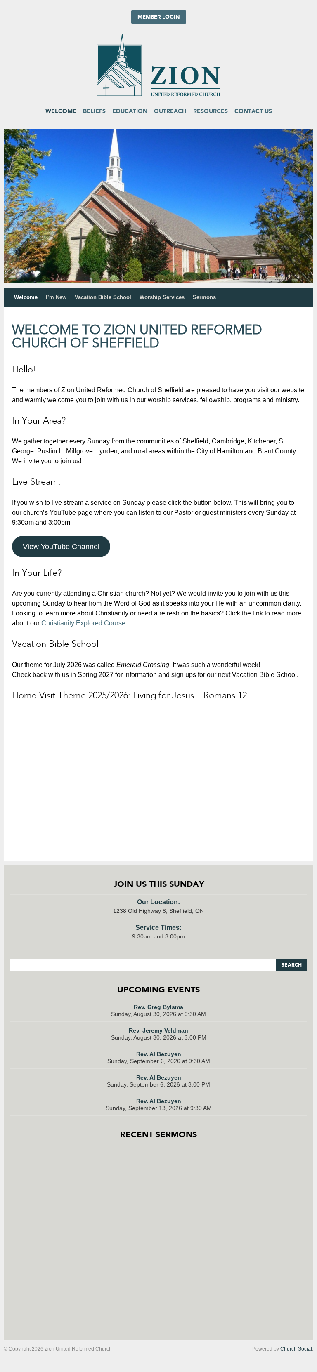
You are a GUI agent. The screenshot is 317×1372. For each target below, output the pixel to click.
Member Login (158, 17)
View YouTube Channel (61, 546)
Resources (210, 111)
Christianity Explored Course (83, 623)
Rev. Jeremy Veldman (158, 1030)
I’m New (56, 297)
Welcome (60, 111)
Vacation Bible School (103, 297)
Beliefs (94, 111)
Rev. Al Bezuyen (158, 1054)
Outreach (170, 111)
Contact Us (253, 111)
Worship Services (162, 297)
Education (129, 111)
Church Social (296, 1349)
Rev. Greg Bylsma (158, 1007)
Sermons (204, 297)
